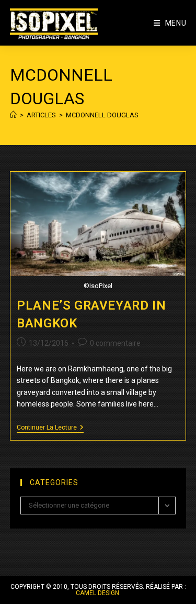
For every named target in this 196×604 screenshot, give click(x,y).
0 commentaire (115, 343)
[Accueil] (13, 115)
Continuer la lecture (50, 428)
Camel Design (97, 593)
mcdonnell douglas (102, 115)
